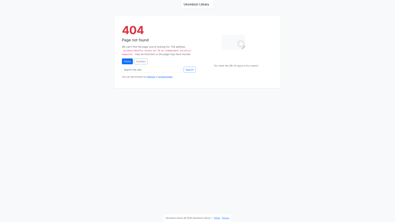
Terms (217, 218)
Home (127, 61)
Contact (141, 61)
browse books (165, 76)
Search (190, 69)
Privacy (225, 218)
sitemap (151, 76)
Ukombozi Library (196, 4)
